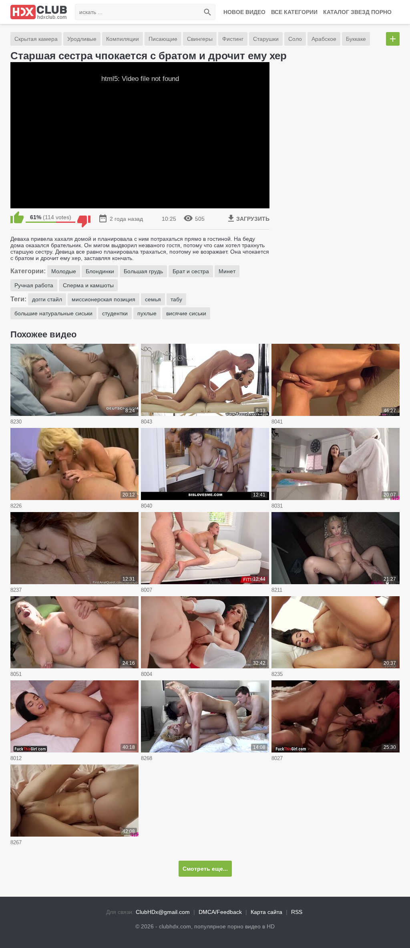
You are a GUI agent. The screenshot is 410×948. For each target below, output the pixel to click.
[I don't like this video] (83, 217)
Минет (227, 271)
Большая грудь (143, 271)
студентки (115, 313)
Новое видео (244, 12)
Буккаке (356, 39)
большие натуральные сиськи (53, 313)
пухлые (147, 313)
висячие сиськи (186, 313)
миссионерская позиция (103, 299)
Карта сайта (266, 912)
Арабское (324, 39)
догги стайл (47, 299)
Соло (295, 39)
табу (176, 299)
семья (153, 299)
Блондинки (100, 271)
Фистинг (232, 39)
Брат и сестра (191, 271)
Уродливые (81, 39)
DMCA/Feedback (220, 912)
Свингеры (200, 39)
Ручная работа (33, 285)
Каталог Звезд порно (357, 12)
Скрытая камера (36, 39)
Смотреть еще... (205, 868)
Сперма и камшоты (88, 285)
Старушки (266, 39)
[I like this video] (17, 217)
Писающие (163, 39)
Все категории (294, 12)
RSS (296, 912)
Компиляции (122, 39)
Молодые (63, 271)
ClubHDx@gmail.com (163, 912)
